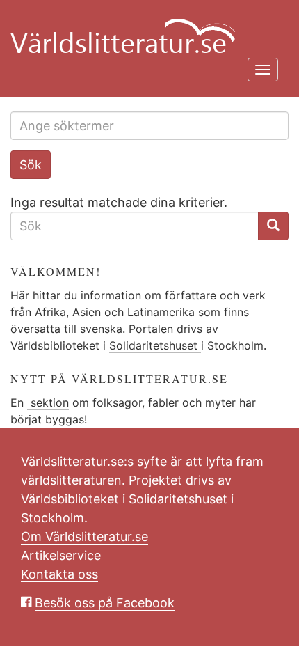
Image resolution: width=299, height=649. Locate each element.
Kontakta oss (59, 574)
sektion (48, 402)
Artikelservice (61, 555)
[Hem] (144, 27)
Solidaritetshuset (155, 345)
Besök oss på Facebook (105, 602)
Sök (30, 164)
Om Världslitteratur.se (84, 536)
